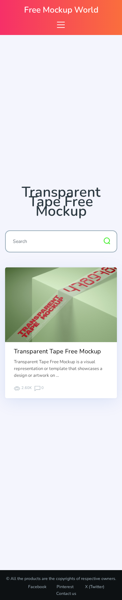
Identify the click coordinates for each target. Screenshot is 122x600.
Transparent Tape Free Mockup (57, 351)
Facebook (37, 586)
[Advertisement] (61, 113)
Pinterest (65, 586)
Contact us (66, 593)
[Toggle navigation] (61, 25)
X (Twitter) (94, 586)
